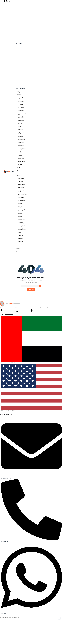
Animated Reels (20, 164)
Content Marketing (20, 136)
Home (17, 172)
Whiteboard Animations (21, 161)
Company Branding (20, 235)
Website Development (21, 97)
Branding (19, 151)
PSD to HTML (20, 126)
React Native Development (21, 200)
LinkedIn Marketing (20, 129)
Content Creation (20, 238)
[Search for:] (31, 286)
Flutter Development (21, 117)
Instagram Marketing (21, 132)
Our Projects (18, 248)
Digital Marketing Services (21, 139)
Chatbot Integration (20, 181)
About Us (17, 174)
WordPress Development (21, 184)
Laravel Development (21, 101)
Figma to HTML (20, 206)
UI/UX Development (21, 120)
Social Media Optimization (21, 219)
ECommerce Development (21, 190)
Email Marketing (20, 146)
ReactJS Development (21, 107)
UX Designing (20, 123)
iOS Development (20, 114)
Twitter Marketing (20, 216)
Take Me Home (31, 289)
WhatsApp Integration (21, 98)
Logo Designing (20, 152)
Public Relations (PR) (21, 222)
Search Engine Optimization (22, 225)
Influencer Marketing (21, 145)
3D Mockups (20, 155)
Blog (17, 170)
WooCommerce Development (22, 111)
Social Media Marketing (21, 127)
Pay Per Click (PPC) (21, 142)
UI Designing (20, 203)
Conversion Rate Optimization (22, 148)
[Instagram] (7, 1)
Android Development (21, 116)
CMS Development (20, 104)
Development (20, 95)
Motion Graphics (20, 241)
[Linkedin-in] (10, 1)
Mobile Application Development (22, 113)
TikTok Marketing (20, 133)
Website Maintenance (21, 187)
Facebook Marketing (21, 130)
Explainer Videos (20, 162)
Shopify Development (21, 110)
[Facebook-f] (4, 1)
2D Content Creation (21, 158)
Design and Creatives (21, 149)
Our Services (19, 94)
